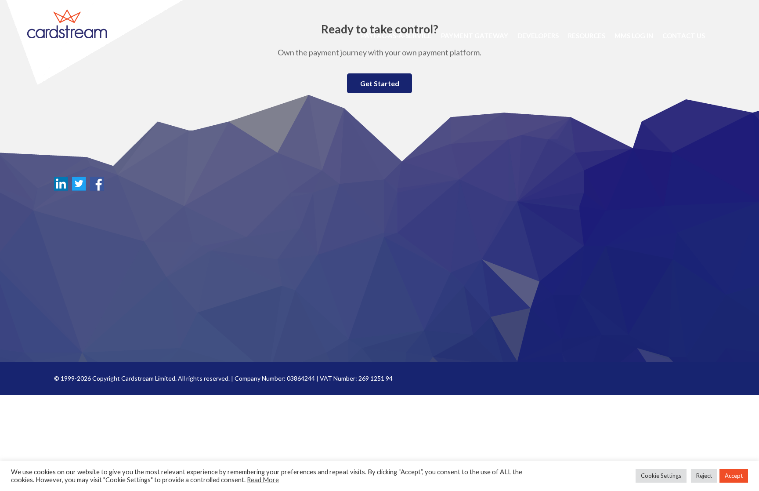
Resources (586, 36)
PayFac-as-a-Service (396, 36)
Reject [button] (704, 475)
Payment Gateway (474, 36)
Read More (263, 480)
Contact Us (683, 36)
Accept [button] (734, 475)
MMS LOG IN (633, 36)
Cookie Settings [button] (661, 475)
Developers (538, 36)
